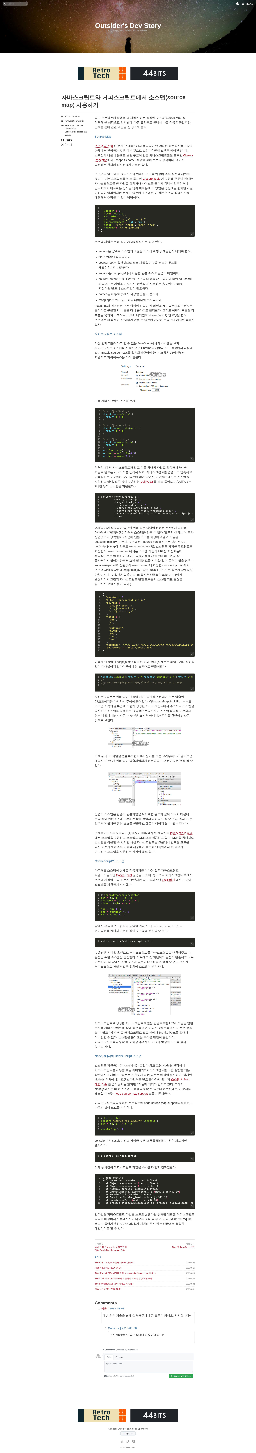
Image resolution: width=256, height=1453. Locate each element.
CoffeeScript (124, 875)
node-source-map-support (131, 1093)
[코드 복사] (192, 234)
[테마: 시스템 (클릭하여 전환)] (237, 3)
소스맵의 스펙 (104, 146)
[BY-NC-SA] (69, 140)
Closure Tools (151, 178)
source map (82, 132)
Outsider (131, 1447)
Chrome (79, 125)
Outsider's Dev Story (128, 25)
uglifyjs (68, 135)
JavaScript (69, 125)
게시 (68, 145)
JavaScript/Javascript (74, 121)
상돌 (104, 1308)
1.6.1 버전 (168, 879)
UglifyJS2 (147, 481)
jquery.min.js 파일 (181, 833)
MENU (249, 3)
